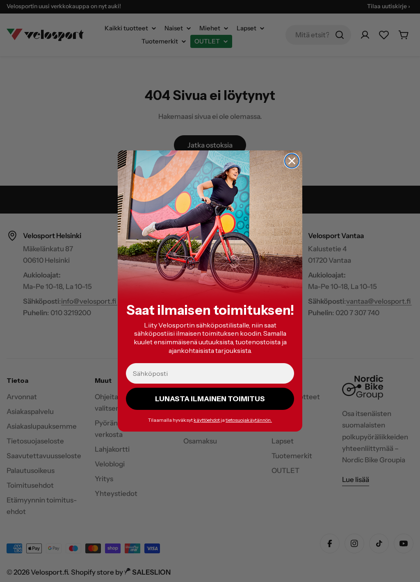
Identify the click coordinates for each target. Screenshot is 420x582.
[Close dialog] (292, 161)
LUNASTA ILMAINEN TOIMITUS (210, 398)
